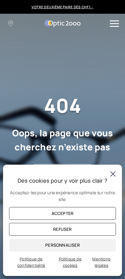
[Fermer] (113, 174)
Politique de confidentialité (31, 262)
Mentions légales (101, 262)
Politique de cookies (70, 262)
